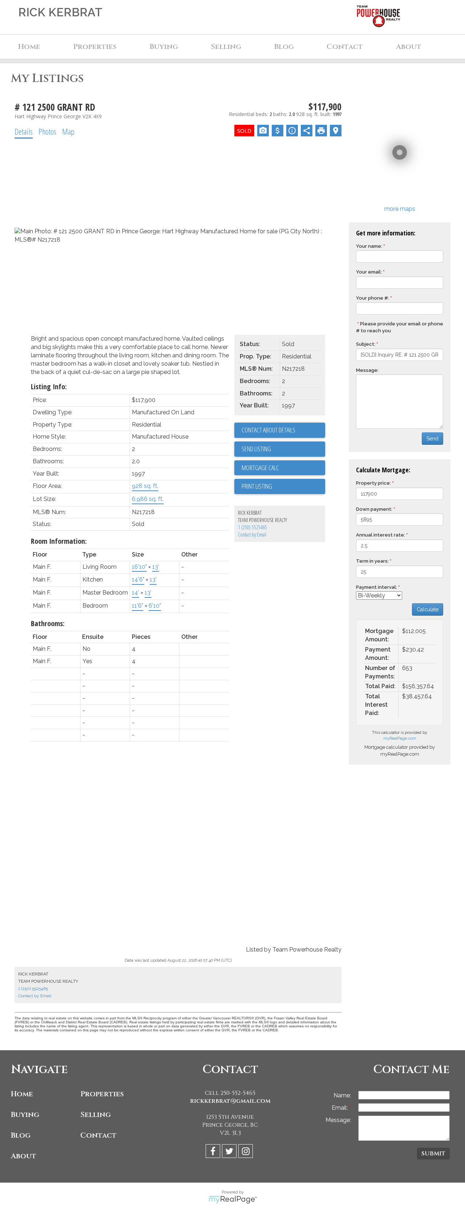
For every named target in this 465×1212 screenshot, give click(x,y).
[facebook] (214, 1152)
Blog (284, 47)
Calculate (427, 609)
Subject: (365, 344)
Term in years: (372, 561)
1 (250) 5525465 (252, 527)
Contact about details (268, 430)
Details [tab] (24, 131)
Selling (95, 1114)
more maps (399, 208)
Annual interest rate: (380, 535)
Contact (345, 47)
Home (29, 47)
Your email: (369, 272)
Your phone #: (372, 298)
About (23, 1156)
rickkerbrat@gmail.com (230, 1101)
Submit (433, 1154)
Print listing (257, 486)
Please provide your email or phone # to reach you (399, 327)
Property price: (373, 483)
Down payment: (374, 509)
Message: (367, 370)
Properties (102, 1094)
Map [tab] (68, 131)
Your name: (369, 246)
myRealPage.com (399, 738)
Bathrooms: (48, 623)
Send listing (256, 448)
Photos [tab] (47, 131)
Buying (25, 1114)
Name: (342, 1095)
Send (432, 438)
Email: (340, 1107)
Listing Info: (49, 386)
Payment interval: (376, 587)
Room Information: (59, 541)
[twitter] (230, 1152)
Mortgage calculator (283, 468)
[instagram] (246, 1152)
